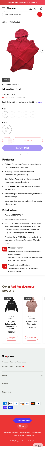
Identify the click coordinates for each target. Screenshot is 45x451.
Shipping (5, 98)
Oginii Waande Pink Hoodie (31, 323)
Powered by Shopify (28, 441)
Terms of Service (19, 435)
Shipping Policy (25, 432)
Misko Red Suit (15, 22)
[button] (3, 8)
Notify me (12, 338)
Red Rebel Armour (10, 84)
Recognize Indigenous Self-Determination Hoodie (11, 325)
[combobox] (22, 14)
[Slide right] (42, 51)
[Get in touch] (35, 8)
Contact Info (30, 435)
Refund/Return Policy (11, 432)
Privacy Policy (36, 432)
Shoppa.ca (18, 441)
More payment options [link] (22, 154)
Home (6, 22)
